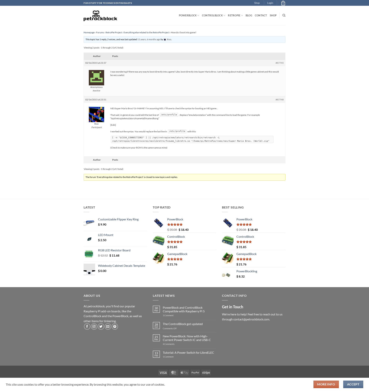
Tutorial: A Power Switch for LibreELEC (188, 352)
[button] (270, 3)
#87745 (280, 62)
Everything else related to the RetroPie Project (146, 32)
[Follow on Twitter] (101, 326)
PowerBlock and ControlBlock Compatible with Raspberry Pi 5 (184, 309)
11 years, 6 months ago (148, 39)
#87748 (280, 99)
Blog (249, 15)
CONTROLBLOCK (212, 15)
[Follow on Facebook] (87, 326)
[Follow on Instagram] (94, 326)
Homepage (89, 32)
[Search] (284, 15)
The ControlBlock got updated (183, 324)
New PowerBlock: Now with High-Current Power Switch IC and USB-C (187, 338)
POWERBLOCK (188, 15)
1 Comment (174, 315)
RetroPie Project (114, 32)
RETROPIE (234, 15)
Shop (257, 2)
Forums (100, 32)
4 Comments (174, 344)
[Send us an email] (108, 326)
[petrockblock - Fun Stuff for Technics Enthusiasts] (100, 15)
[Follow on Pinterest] (115, 326)
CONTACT (261, 15)
